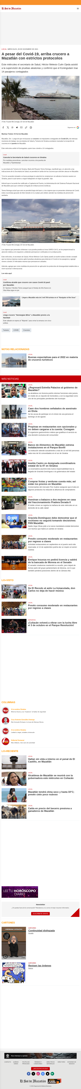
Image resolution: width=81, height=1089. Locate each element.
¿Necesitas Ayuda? (40, 1069)
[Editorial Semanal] (5, 741)
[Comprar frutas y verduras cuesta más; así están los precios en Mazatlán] (14, 486)
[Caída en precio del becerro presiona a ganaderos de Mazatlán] (14, 812)
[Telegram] (16, 127)
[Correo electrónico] (21, 127)
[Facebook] (3, 127)
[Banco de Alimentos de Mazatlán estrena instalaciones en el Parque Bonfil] (14, 449)
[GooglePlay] (52, 1074)
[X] (7, 127)
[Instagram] (38, 1074)
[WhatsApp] (12, 127)
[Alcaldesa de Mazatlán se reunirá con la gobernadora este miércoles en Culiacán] (14, 779)
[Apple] (47, 1074)
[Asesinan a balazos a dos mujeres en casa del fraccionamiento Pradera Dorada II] (14, 504)
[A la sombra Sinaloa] (5, 710)
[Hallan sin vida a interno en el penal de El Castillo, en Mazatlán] (14, 762)
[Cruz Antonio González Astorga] (5, 721)
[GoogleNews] (43, 1074)
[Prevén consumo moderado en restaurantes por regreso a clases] (14, 544)
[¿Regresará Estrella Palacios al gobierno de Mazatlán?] (14, 393)
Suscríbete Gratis (40, 914)
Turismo (6, 330)
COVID (16, 330)
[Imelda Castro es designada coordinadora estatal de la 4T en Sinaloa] (14, 467)
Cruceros (26, 330)
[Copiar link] (26, 127)
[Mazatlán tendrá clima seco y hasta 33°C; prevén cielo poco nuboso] (14, 795)
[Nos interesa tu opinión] (40, 1056)
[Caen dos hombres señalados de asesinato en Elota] (14, 413)
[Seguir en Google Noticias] (77, 127)
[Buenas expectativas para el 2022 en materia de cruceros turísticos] (14, 360)
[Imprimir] (30, 127)
